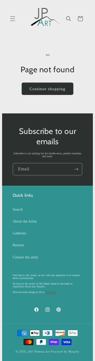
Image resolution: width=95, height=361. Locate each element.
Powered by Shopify (65, 351)
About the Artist (25, 221)
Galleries (19, 233)
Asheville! (50, 292)
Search (18, 209)
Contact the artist (25, 257)
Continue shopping (47, 89)
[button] (12, 19)
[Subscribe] (76, 169)
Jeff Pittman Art (39, 351)
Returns (18, 245)
